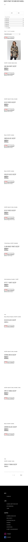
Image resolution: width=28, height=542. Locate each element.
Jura (8, 508)
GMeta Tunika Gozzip (10, 391)
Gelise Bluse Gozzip (10, 320)
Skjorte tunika (14, 63)
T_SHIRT (16, 279)
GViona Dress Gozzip (10, 355)
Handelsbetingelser (12, 504)
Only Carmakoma (7, 279)
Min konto (9, 518)
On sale (8, 27)
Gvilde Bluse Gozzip (10, 174)
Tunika (19, 387)
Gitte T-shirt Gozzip (10, 282)
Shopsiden (9, 527)
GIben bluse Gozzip (9, 138)
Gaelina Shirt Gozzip (10, 66)
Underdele (16, 243)
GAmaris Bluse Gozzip (10, 427)
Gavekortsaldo (11, 520)
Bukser (8, 243)
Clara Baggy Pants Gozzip (11, 246)
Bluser (5, 135)
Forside (9, 496)
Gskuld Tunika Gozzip (10, 464)
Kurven (8, 522)
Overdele (9, 63)
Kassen (9, 524)
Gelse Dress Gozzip (10, 102)
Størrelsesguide (11, 516)
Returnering (10, 506)
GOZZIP (5, 63)
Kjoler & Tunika (11, 99)
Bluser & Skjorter (10, 316)
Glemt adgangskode (12, 529)
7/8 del (5, 243)
